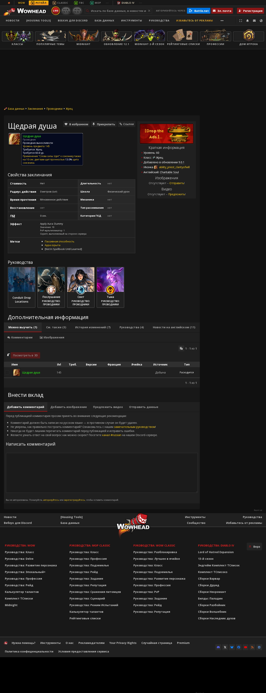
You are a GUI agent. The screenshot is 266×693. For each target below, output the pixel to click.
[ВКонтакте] (259, 647)
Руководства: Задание (86, 578)
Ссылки (128, 124)
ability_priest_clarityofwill (174, 167)
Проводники (54, 108)
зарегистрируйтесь (74, 499)
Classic (62, 2)
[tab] (23, 327)
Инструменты (195, 517)
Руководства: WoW (20, 545)
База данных (104, 20)
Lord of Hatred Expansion (216, 552)
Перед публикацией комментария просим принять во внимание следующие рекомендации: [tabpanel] (82, 457)
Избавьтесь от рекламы (194, 20)
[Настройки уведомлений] (247, 21)
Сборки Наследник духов (216, 618)
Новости (12, 20)
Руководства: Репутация (88, 585)
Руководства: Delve (19, 559)
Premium (183, 643)
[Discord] (218, 647)
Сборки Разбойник (211, 605)
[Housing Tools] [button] (38, 20)
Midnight (11, 605)
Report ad (258, 510)
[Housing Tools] (72, 517)
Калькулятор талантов (22, 592)
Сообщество (196, 523)
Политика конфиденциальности (29, 651)
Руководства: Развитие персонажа (31, 565)
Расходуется (187, 372)
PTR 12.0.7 (77, 10)
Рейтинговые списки (85, 618)
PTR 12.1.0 (66, 10)
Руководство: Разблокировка (155, 552)
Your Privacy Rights (123, 643)
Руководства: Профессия (23, 578)
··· (107, 2)
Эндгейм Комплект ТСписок (219, 565)
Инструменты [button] (131, 20)
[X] (225, 647)
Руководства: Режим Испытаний (94, 605)
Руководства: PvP (146, 592)
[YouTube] (245, 647)
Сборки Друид (208, 585)
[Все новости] (9, 3)
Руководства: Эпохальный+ (25, 572)
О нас (70, 643)
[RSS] (252, 647)
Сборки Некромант (212, 592)
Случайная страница (156, 643)
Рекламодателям (91, 643)
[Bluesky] (232, 647)
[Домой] (26, 11)
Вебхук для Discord (73, 20)
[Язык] (261, 21)
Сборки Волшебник (212, 612)
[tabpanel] (102, 365)
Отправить (176, 183)
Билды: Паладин (210, 598)
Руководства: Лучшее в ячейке (156, 559)
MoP (98, 2)
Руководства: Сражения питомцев (95, 592)
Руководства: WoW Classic (154, 545)
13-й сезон (205, 559)
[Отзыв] (254, 21)
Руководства (159, 20)
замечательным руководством (134, 427)
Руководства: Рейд (19, 585)
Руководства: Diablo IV (216, 545)
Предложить (176, 194)
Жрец (69, 108)
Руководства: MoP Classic (90, 545)
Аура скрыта (52, 245)
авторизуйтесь (51, 499)
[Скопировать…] (181, 348)
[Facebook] (239, 647)
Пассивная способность (59, 241)
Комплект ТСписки (19, 598)
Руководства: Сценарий (87, 598)
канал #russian (111, 435)
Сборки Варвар (209, 578)
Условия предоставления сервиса (83, 651)
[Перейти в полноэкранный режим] (241, 21)
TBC (81, 2)
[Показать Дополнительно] (222, 21)
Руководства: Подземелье (89, 565)
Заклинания (35, 108)
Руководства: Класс (19, 552)
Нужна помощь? (23, 643)
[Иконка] (14, 139)
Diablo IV (128, 2)
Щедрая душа (31, 372)
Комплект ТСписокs (212, 572)
